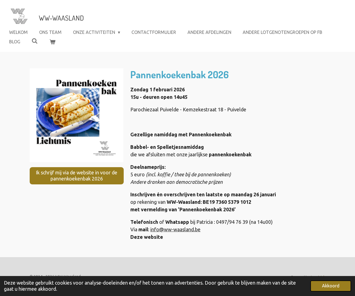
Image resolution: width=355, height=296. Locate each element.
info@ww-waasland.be (175, 229)
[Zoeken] (34, 41)
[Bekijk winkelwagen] (52, 41)
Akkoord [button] (330, 285)
